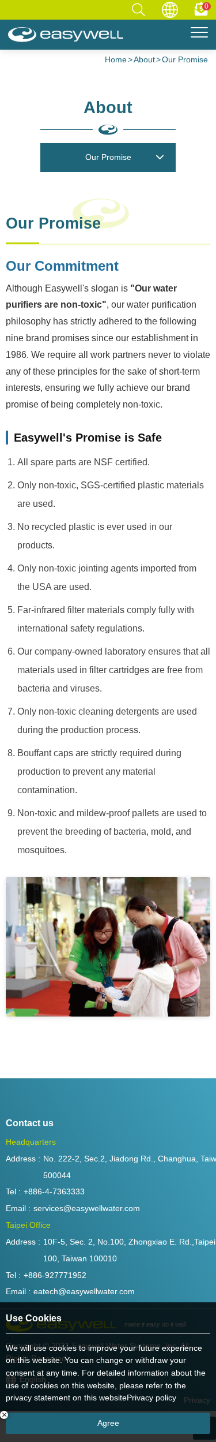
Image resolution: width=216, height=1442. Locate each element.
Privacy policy (151, 1397)
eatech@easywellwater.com (84, 1291)
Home (116, 59)
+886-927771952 (55, 1275)
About (144, 59)
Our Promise (185, 59)
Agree (108, 1423)
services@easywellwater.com (86, 1208)
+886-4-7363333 (54, 1191)
